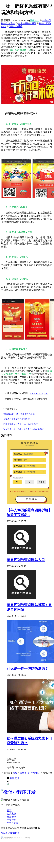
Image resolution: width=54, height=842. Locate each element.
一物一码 (11, 819)
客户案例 (11, 813)
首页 (15, 773)
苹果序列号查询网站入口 (26, 560)
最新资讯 (24, 773)
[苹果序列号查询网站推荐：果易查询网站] (21, 598)
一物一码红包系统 (27, 23)
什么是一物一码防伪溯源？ (27, 668)
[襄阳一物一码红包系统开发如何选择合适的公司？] (8, 781)
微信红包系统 (15, 26)
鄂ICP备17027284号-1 (10, 833)
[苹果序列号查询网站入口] (21, 553)
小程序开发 (12, 823)
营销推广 (34, 20)
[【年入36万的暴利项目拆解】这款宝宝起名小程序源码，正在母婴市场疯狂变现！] (29, 503)
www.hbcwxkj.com (39, 393)
